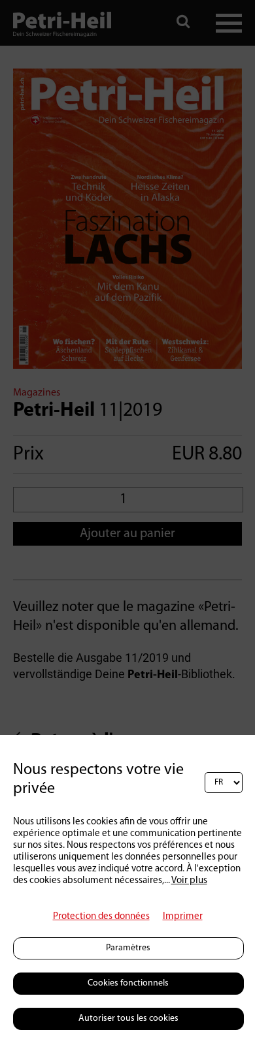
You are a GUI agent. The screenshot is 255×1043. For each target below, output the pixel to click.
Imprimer (183, 917)
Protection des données (101, 917)
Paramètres (128, 948)
